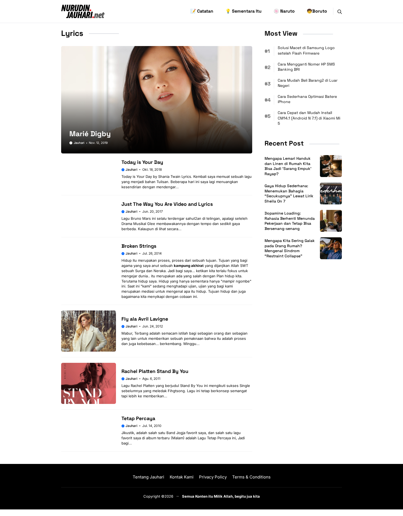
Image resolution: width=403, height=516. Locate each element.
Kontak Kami (182, 477)
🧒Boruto (317, 11)
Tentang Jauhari (148, 477)
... (177, 187)
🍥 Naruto (284, 11)
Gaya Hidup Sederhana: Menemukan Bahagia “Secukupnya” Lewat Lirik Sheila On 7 (289, 193)
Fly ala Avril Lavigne (144, 319)
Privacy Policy (213, 477)
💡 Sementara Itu (243, 11)
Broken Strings (138, 246)
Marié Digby (90, 133)
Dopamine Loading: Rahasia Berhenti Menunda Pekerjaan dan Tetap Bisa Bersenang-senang (290, 221)
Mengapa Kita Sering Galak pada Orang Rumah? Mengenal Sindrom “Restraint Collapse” (290, 248)
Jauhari (79, 143)
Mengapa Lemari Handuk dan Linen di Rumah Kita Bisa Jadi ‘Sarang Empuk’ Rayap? (288, 166)
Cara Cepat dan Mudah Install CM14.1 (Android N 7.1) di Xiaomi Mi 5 (309, 118)
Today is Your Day (142, 162)
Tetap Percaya (138, 418)
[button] (339, 11)
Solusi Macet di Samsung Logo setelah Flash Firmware (306, 50)
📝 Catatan (202, 11)
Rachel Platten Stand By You (154, 371)
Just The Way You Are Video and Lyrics (167, 204)
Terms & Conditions (251, 477)
